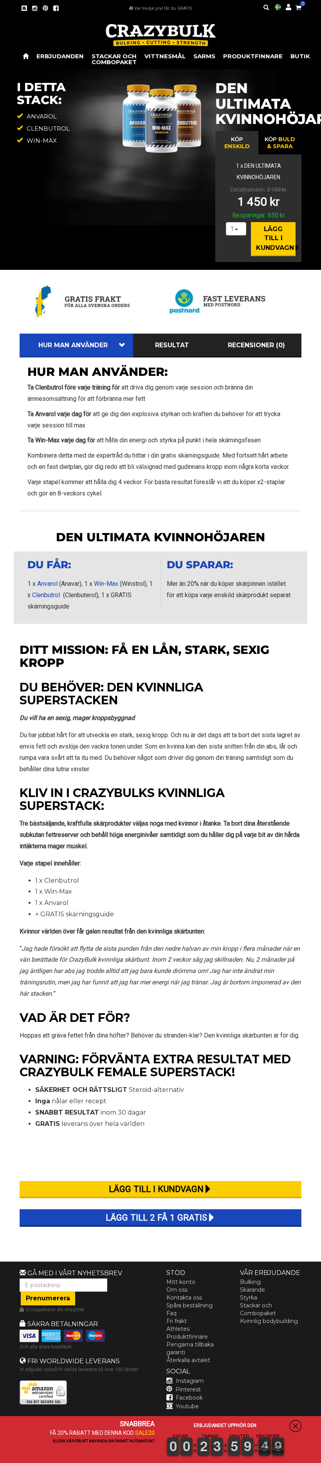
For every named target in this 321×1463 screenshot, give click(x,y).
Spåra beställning (189, 1305)
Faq (171, 1313)
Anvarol (47, 583)
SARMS (204, 56)
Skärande (252, 1289)
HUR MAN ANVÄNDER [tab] (73, 345)
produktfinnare (253, 56)
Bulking (250, 1281)
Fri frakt (176, 1321)
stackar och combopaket (114, 59)
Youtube (187, 1406)
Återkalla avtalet (188, 1360)
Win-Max (106, 583)
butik (300, 56)
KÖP (237, 143)
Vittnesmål (165, 56)
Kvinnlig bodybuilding (269, 1321)
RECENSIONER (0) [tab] (256, 345)
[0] (298, 6)
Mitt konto (180, 1281)
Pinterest (188, 1389)
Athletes (177, 1328)
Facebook (189, 1397)
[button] (320, 1457)
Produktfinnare (187, 1336)
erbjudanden (60, 56)
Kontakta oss (184, 1297)
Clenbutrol (46, 595)
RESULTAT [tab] (172, 345)
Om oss (177, 1289)
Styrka (248, 1297)
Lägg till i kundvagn (275, 238)
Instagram (190, 1380)
